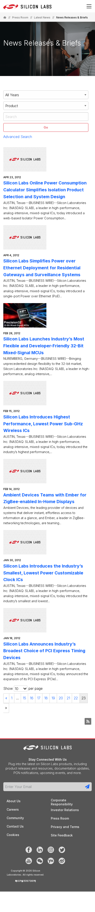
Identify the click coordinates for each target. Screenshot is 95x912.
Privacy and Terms (65, 827)
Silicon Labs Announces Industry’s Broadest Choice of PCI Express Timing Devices (44, 650)
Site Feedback (62, 835)
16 (31, 698)
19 (53, 698)
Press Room (20, 17)
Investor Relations (65, 810)
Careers (13, 809)
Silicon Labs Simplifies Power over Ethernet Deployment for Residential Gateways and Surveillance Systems (41, 267)
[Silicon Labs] (4, 17)
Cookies (13, 835)
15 (24, 698)
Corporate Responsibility (62, 800)
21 (68, 698)
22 (76, 698)
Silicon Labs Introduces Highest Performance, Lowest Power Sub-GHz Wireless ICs (43, 423)
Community (15, 818)
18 (46, 698)
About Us (14, 801)
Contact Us (15, 826)
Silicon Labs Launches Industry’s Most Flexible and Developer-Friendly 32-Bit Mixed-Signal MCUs (43, 345)
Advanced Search (17, 136)
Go (46, 127)
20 (61, 698)
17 (38, 698)
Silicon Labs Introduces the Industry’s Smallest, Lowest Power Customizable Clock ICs (43, 572)
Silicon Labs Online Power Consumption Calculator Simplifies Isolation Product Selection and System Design (45, 189)
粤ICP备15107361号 (25, 881)
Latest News (42, 17)
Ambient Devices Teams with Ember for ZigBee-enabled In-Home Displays (44, 498)
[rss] (88, 721)
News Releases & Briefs (72, 17)
